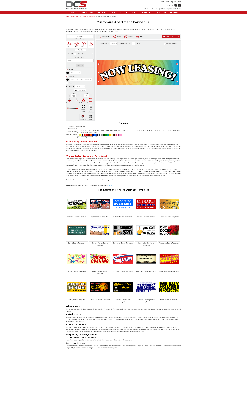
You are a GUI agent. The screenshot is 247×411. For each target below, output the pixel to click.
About (156, 9)
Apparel (174, 12)
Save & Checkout (172, 37)
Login (163, 2)
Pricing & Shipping (175, 9)
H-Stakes (145, 12)
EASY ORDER (131, 12)
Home (73, 12)
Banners (101, 12)
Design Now (160, 12)
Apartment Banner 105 (89, 16)
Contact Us (164, 9)
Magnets (116, 12)
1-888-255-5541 (148, 9)
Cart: (177, 2)
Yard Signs (87, 12)
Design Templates (76, 16)
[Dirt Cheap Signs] (76, 8)
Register (169, 2)
